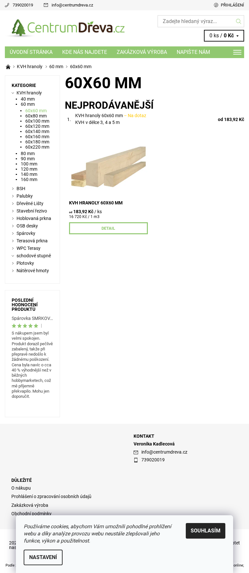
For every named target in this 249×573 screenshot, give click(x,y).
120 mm (29, 169)
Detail (108, 228)
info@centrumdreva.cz (72, 5)
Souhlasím (205, 531)
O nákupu (21, 488)
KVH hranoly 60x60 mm (110, 115)
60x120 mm (37, 126)
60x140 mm (37, 131)
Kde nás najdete (84, 52)
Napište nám (193, 52)
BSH (21, 188)
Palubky (25, 196)
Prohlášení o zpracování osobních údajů (51, 496)
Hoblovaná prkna (34, 218)
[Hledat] (238, 21)
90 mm (28, 158)
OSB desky (27, 225)
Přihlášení (232, 5)
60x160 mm (37, 136)
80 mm (28, 153)
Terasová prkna (32, 240)
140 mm (29, 174)
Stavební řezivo (32, 210)
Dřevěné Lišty (30, 203)
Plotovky (25, 263)
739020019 (23, 5)
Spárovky (26, 233)
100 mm (29, 163)
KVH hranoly (29, 92)
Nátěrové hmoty (33, 270)
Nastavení (43, 557)
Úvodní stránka (31, 52)
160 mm (29, 179)
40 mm (28, 99)
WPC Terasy (29, 248)
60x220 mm (37, 147)
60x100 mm (37, 121)
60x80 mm (36, 115)
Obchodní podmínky (31, 513)
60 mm (28, 104)
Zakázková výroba (142, 52)
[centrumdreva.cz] (64, 28)
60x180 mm (37, 141)
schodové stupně (34, 255)
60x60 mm (36, 110)
